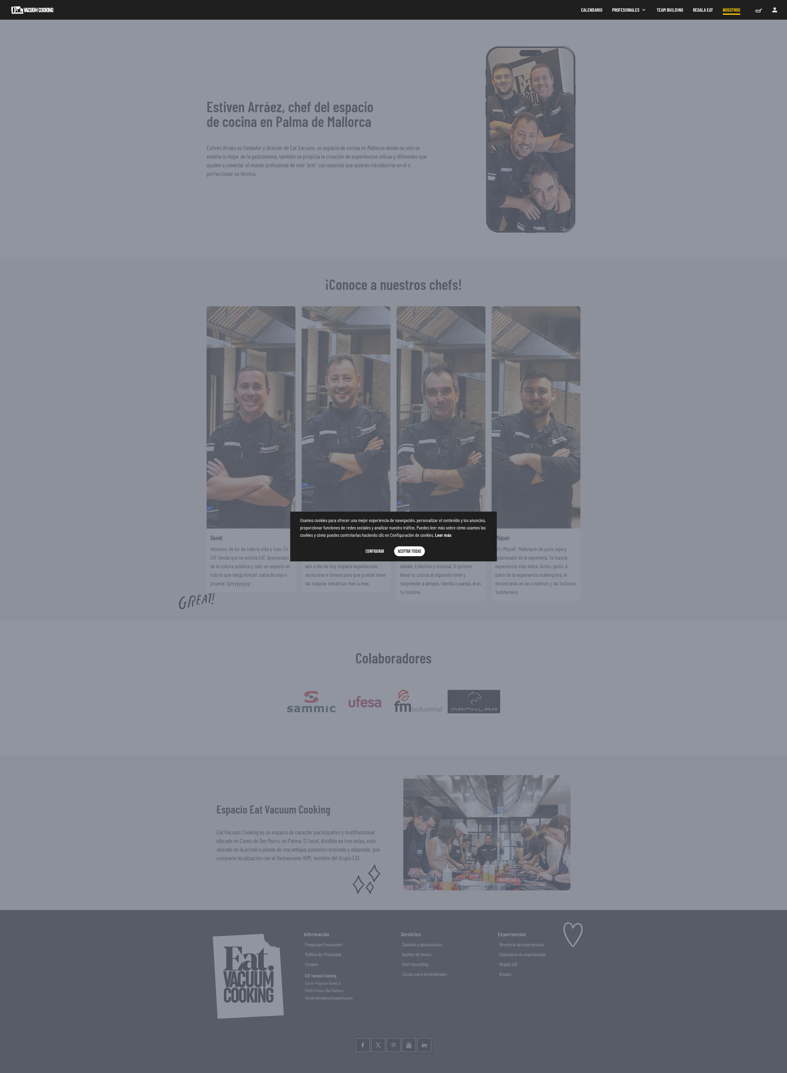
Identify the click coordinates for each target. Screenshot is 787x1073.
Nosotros (731, 10)
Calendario (591, 10)
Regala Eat (703, 10)
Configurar (375, 551)
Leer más (443, 535)
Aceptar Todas (409, 551)
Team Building (670, 10)
